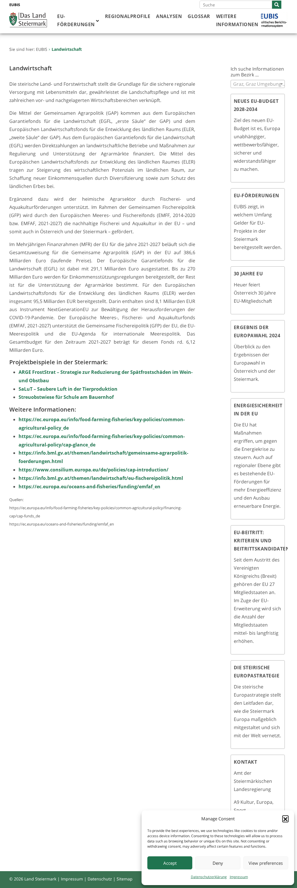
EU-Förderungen (256, 195)
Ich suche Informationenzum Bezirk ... (257, 72)
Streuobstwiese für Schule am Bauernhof (66, 397)
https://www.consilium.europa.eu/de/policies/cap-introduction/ (94, 470)
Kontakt (245, 762)
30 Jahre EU (248, 273)
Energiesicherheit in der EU (258, 409)
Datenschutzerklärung (209, 876)
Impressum (239, 876)
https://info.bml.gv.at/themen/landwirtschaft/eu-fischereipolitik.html (101, 478)
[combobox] (258, 84)
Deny (218, 863)
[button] (285, 818)
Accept (170, 863)
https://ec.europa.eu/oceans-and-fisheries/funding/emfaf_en (89, 486)
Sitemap (125, 879)
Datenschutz (100, 879)
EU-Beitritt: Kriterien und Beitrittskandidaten (262, 540)
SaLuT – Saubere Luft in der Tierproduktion (68, 389)
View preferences (266, 863)
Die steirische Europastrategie (257, 671)
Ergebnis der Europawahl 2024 (257, 331)
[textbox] (258, 84)
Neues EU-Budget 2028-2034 (256, 105)
